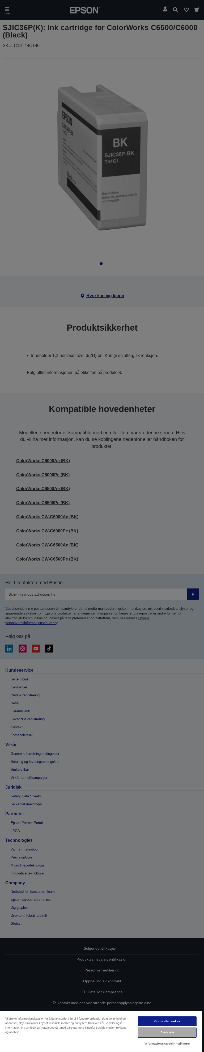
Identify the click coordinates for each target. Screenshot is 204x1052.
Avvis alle (167, 1032)
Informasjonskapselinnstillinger (167, 1043)
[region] (101, 1031)
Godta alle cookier (167, 1021)
